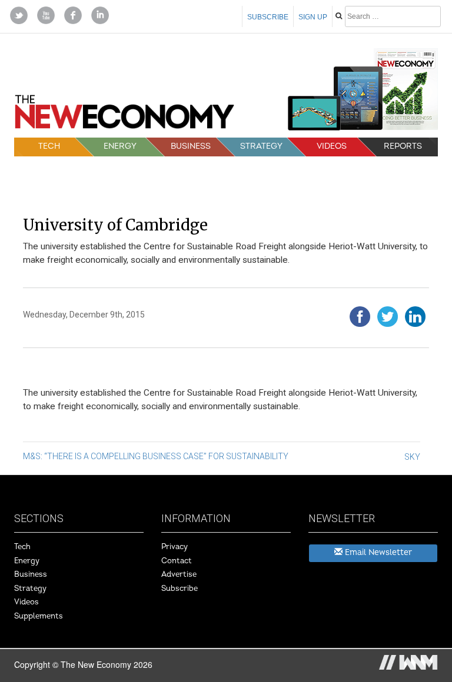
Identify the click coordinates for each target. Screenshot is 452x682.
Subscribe (267, 17)
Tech (49, 146)
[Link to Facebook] (73, 14)
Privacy (174, 546)
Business (191, 146)
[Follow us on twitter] (19, 14)
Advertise (179, 574)
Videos (332, 146)
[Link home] (124, 115)
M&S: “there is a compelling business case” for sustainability (155, 456)
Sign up (312, 17)
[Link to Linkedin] (100, 14)
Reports (403, 146)
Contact (176, 561)
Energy (120, 146)
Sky (412, 457)
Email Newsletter (377, 552)
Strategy (261, 146)
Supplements (38, 616)
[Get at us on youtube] (46, 14)
